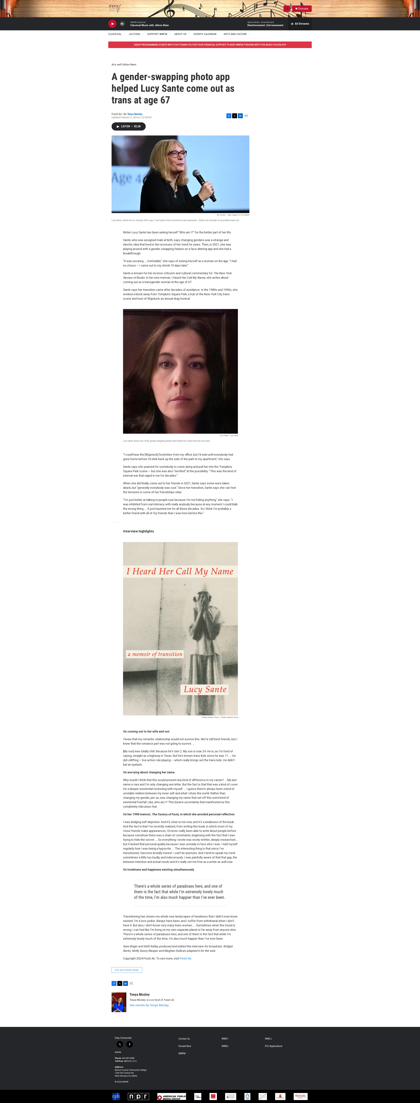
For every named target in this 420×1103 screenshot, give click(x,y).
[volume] (122, 24)
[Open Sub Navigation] (124, 34)
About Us (180, 34)
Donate (303, 8)
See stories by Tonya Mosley (149, 1005)
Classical (115, 34)
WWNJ (225, 1046)
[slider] (127, 23)
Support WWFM (157, 34)
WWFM (118, 1052)
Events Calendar (205, 34)
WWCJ (268, 1039)
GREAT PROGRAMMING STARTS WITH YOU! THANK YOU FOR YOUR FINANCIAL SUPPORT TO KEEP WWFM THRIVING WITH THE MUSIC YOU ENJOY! (210, 44)
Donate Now (184, 1046)
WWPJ (225, 1039)
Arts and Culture (235, 34)
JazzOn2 (134, 34)
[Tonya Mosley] (119, 1002)
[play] (112, 24)
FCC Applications (273, 1046)
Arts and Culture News (124, 64)
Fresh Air (185, 958)
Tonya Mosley (134, 114)
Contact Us (184, 1039)
